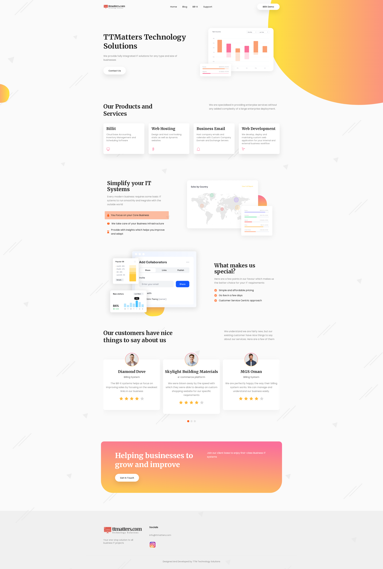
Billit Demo (268, 6)
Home (173, 6)
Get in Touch (127, 477)
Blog (184, 6)
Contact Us (114, 70)
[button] (188, 421)
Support (207, 6)
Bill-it (195, 6)
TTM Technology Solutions (206, 561)
